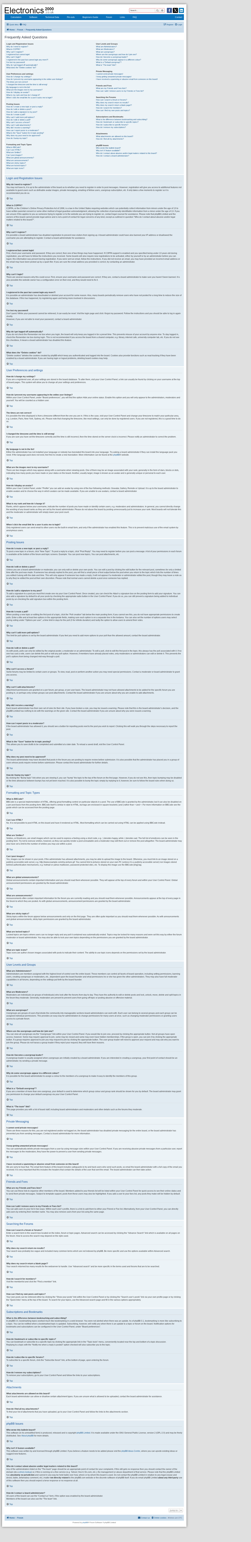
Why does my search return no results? (112, 103)
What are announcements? (17, 160)
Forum (109, 17)
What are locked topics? (16, 165)
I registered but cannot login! (18, 54)
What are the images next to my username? (24, 90)
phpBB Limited (83, 1433)
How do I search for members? (109, 108)
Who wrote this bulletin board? (108, 148)
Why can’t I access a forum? (18, 122)
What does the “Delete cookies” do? (21, 68)
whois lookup (25, 1472)
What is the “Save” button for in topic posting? (25, 133)
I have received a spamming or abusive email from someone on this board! (127, 79)
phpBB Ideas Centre (130, 1451)
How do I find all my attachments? (110, 139)
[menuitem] (22, 25)
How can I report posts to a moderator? (22, 130)
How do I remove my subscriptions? (111, 127)
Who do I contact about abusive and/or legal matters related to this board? (126, 153)
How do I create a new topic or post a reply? (24, 107)
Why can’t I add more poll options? (20, 117)
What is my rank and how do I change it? (23, 95)
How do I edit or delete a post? (18, 109)
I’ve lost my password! (15, 62)
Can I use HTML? (13, 150)
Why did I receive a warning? (18, 128)
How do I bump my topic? (16, 138)
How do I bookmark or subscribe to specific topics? (117, 122)
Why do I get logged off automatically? (22, 65)
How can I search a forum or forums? (111, 100)
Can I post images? (14, 155)
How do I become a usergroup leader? (112, 57)
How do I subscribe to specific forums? (112, 125)
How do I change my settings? (18, 77)
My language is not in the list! (18, 87)
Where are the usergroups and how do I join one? (116, 54)
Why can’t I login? (13, 57)
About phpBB (27, 1436)
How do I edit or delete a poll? (18, 120)
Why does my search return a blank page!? (114, 105)
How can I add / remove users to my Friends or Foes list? (120, 91)
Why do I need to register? (17, 47)
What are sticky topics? (16, 163)
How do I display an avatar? (17, 92)
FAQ (135, 17)
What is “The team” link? (106, 65)
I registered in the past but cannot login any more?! (27, 60)
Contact (178, 17)
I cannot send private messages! (109, 74)
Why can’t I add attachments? (18, 125)
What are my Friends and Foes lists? (111, 88)
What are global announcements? (20, 158)
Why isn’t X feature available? (108, 150)
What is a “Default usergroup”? (108, 62)
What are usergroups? (105, 52)
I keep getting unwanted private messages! (113, 77)
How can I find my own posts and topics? (113, 110)
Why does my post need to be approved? (23, 135)
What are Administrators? (106, 47)
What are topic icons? (15, 168)
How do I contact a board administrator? (112, 156)
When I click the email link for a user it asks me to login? (29, 98)
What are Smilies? (13, 152)
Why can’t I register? (14, 52)
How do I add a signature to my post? (21, 112)
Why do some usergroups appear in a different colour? (118, 60)
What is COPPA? (13, 49)
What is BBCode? (13, 147)
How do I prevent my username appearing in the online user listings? (34, 79)
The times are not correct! (17, 82)
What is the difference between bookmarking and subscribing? (121, 119)
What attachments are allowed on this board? (114, 136)
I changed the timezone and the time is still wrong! (26, 84)
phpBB (116, 455)
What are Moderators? (105, 49)
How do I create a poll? (15, 114)
